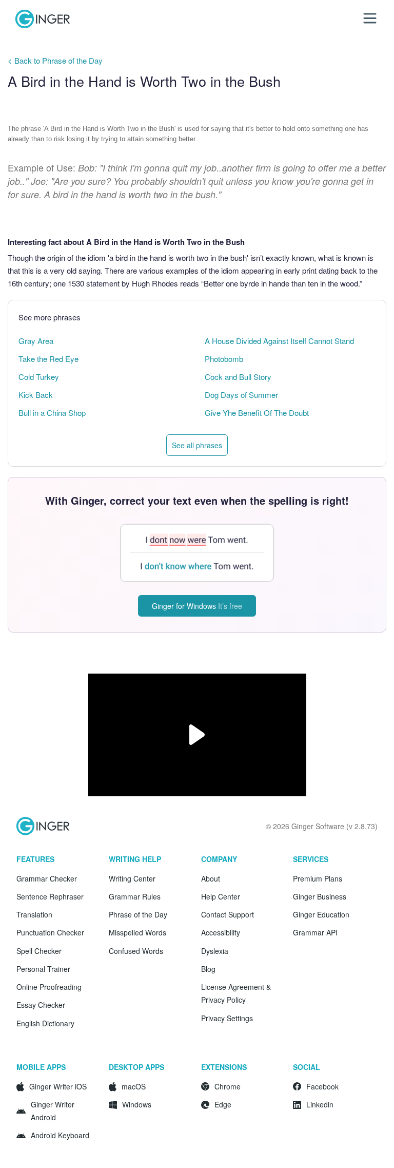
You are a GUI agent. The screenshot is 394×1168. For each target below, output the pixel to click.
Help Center (220, 896)
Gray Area (35, 340)
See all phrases (197, 445)
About (210, 878)
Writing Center (132, 878)
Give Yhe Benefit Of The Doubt (257, 412)
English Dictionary (45, 1023)
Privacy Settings (227, 1018)
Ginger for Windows (197, 606)
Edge (222, 1104)
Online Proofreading (49, 987)
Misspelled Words (137, 932)
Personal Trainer (43, 969)
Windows (136, 1104)
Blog (208, 969)
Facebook (322, 1086)
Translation (34, 914)
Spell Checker (39, 951)
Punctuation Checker (50, 932)
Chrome (227, 1086)
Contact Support (227, 914)
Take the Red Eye (48, 358)
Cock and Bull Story (238, 376)
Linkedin (319, 1104)
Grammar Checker (46, 878)
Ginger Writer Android (52, 1110)
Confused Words (136, 951)
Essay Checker (40, 1005)
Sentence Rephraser (50, 896)
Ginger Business (319, 896)
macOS (134, 1086)
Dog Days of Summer (241, 394)
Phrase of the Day (138, 914)
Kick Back (35, 394)
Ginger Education (321, 914)
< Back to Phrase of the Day (55, 60)
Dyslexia (214, 951)
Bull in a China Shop (52, 412)
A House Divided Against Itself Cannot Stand (279, 340)
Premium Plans (317, 878)
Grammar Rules (135, 896)
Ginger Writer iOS (58, 1086)
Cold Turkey (38, 376)
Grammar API (315, 932)
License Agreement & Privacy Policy (236, 993)
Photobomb (224, 358)
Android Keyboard (60, 1135)
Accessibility (220, 932)
